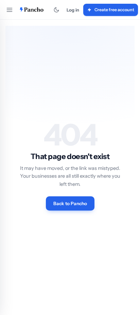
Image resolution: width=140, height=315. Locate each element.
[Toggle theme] (56, 10)
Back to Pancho (70, 203)
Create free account (114, 9)
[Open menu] (9, 10)
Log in (73, 10)
